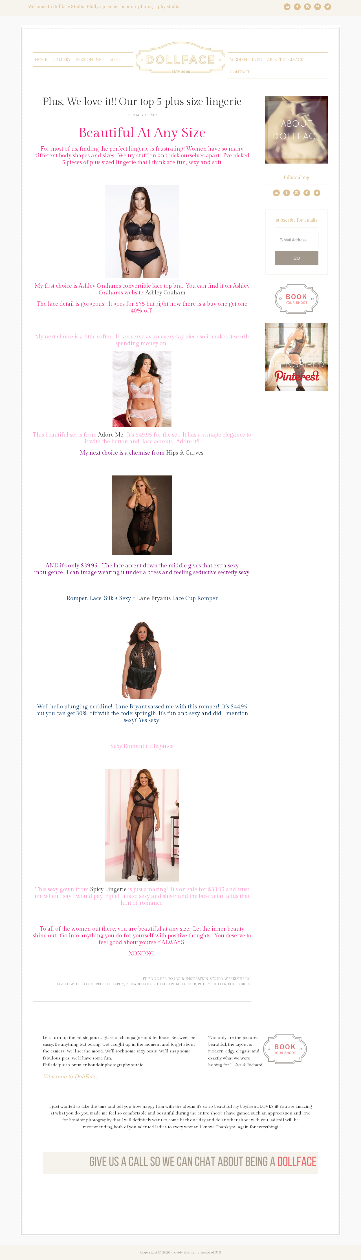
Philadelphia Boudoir (174, 984)
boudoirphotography (103, 984)
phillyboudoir (212, 984)
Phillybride (239, 984)
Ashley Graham (166, 292)
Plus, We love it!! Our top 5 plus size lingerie (142, 102)
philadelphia (139, 984)
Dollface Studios (180, 57)
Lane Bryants (154, 598)
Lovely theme (183, 1252)
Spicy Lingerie (108, 889)
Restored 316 (210, 1252)
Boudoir (176, 979)
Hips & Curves (184, 453)
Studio (216, 979)
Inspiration (197, 979)
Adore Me (110, 434)
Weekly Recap (237, 979)
